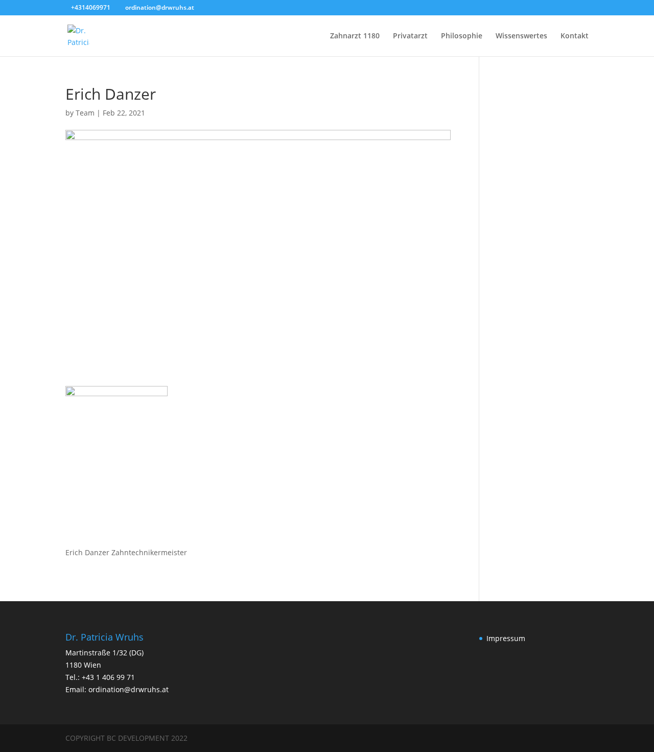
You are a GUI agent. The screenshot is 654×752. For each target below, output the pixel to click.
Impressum (505, 638)
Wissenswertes (521, 36)
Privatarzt (410, 36)
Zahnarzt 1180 (355, 36)
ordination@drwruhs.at (128, 689)
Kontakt (574, 36)
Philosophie (461, 36)
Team (85, 113)
